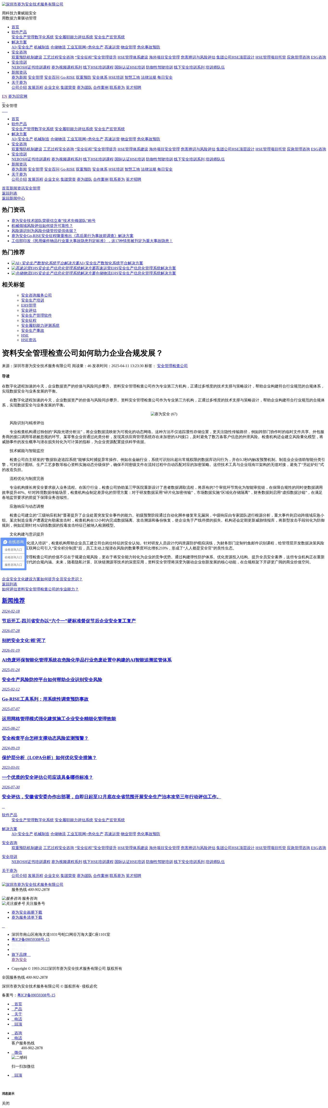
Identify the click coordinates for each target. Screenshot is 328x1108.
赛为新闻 (19, 77)
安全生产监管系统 (109, 37)
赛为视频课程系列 (66, 67)
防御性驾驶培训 (159, 67)
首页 (15, 27)
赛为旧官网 (17, 96)
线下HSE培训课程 (98, 67)
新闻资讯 (19, 72)
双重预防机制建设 (27, 57)
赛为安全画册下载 (27, 912)
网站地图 (19, 949)
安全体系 (100, 77)
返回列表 (9, 193)
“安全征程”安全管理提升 (96, 57)
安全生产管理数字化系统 (33, 37)
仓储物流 (58, 47)
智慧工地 (132, 77)
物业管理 (128, 47)
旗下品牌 (21, 955)
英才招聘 (133, 87)
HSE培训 (116, 77)
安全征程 (28, 320)
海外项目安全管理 (164, 57)
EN (4, 96)
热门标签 (19, 944)
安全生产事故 (32, 330)
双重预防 (83, 77)
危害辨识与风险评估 (198, 57)
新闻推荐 (13, 600)
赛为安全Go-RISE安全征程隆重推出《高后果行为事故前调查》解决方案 (73, 236)
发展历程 (35, 87)
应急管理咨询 (298, 57)
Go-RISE (68, 77)
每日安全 (165, 77)
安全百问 (52, 77)
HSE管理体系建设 (133, 57)
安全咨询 (19, 52)
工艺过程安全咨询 (58, 57)
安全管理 (35, 77)
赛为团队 (84, 87)
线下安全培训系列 (189, 67)
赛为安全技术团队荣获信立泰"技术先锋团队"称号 (54, 221)
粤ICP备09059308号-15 (30, 939)
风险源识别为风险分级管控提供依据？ (44, 231)
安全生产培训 (32, 300)
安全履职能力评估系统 (74, 37)
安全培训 (19, 62)
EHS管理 (28, 305)
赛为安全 (19, 960)
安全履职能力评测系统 (40, 325)
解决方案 (19, 42)
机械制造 (41, 47)
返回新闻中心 (13, 198)
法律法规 (148, 77)
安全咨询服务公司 (36, 295)
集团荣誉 (68, 87)
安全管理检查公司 (172, 366)
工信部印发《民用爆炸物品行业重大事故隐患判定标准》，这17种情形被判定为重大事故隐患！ (92, 241)
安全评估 (28, 310)
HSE (25, 335)
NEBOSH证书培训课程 (31, 67)
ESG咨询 (318, 57)
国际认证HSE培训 (130, 67)
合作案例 (101, 87)
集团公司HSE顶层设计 (235, 57)
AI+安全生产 (22, 47)
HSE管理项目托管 (270, 57)
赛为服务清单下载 (27, 917)
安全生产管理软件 (36, 315)
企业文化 (52, 87)
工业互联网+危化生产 (85, 47)
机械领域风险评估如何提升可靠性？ (42, 226)
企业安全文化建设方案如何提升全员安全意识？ (42, 579)
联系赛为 (117, 87)
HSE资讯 (28, 340)
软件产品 (19, 32)
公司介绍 (19, 87)
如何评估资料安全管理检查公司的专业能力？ (40, 589)
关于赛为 (19, 82)
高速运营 (112, 47)
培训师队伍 (215, 67)
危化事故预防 (148, 47)
